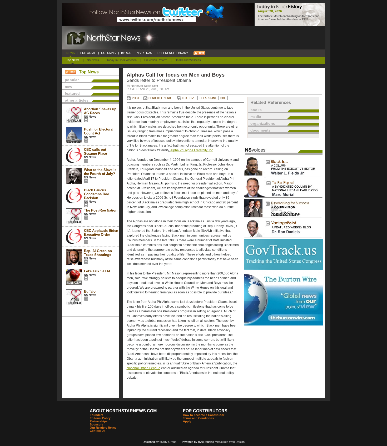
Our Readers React (103, 427)
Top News (72, 60)
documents (260, 130)
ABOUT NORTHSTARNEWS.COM (123, 411)
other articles (76, 100)
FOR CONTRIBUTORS (205, 411)
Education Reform (155, 60)
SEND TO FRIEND (159, 98)
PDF (223, 98)
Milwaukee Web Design (230, 441)
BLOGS (126, 52)
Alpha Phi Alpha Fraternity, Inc (191, 150)
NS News (93, 60)
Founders (96, 415)
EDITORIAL (88, 52)
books (256, 110)
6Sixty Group (168, 441)
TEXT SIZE (189, 98)
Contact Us (97, 430)
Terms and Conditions (198, 418)
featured (72, 93)
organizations (262, 123)
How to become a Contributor (203, 415)
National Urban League (143, 368)
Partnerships (98, 421)
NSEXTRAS (144, 52)
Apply (187, 421)
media (255, 116)
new (68, 86)
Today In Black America (122, 60)
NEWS (70, 52)
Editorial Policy (100, 418)
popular (72, 80)
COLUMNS (108, 52)
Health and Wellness (188, 60)
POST (135, 98)
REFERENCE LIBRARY (173, 52)
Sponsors (96, 424)
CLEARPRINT (208, 98)
